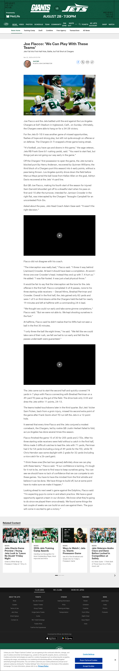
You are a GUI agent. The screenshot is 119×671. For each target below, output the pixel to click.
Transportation (63, 612)
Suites (38, 616)
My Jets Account (38, 601)
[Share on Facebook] (78, 63)
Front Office (85, 612)
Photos (105, 608)
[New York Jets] (59, 649)
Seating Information (64, 601)
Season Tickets (38, 604)
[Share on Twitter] (83, 63)
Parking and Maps (63, 608)
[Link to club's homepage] (6, 24)
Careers (14, 604)
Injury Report (86, 620)
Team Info (85, 597)
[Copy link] (92, 62)
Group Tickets (38, 608)
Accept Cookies (88, 666)
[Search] (80, 24)
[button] (59, 235)
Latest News (105, 601)
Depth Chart (85, 616)
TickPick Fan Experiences (38, 627)
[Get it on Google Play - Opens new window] (67, 639)
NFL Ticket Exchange (38, 620)
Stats (85, 623)
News (105, 597)
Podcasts (105, 612)
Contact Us (14, 620)
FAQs (14, 601)
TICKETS (38, 597)
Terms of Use (14, 608)
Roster (86, 601)
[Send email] (87, 63)
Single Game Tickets (38, 612)
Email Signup (14, 616)
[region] (59, 660)
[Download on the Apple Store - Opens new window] (51, 639)
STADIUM (64, 597)
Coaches (85, 608)
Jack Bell (36, 61)
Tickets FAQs (38, 623)
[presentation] (115, 576)
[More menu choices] (76, 24)
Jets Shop (14, 612)
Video (105, 604)
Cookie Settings (88, 654)
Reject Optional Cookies (88, 660)
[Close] (115, 660)
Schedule (86, 604)
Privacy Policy (43, 666)
